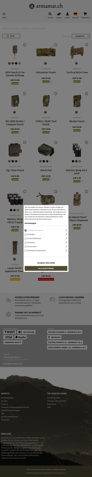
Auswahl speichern (46, 263)
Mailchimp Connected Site (36, 251)
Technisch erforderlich (35, 231)
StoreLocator (32, 247)
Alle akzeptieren (46, 268)
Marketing (31, 243)
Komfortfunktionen (34, 239)
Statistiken (31, 235)
